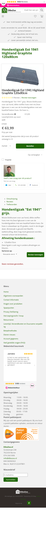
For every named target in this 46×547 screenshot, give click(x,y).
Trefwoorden (11, 204)
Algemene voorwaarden (13, 296)
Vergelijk (8, 160)
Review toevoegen (29, 97)
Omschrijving (11, 199)
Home (6, 292)
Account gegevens (11, 338)
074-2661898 (9, 455)
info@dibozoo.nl (10, 458)
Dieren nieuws (9, 334)
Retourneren (9, 320)
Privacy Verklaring (11, 312)
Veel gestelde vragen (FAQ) (14, 342)
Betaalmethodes (10, 330)
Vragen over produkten (13, 304)
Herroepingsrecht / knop (13, 316)
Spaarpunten (9, 308)
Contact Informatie (11, 300)
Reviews (9, 201)
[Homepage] (12, 10)
